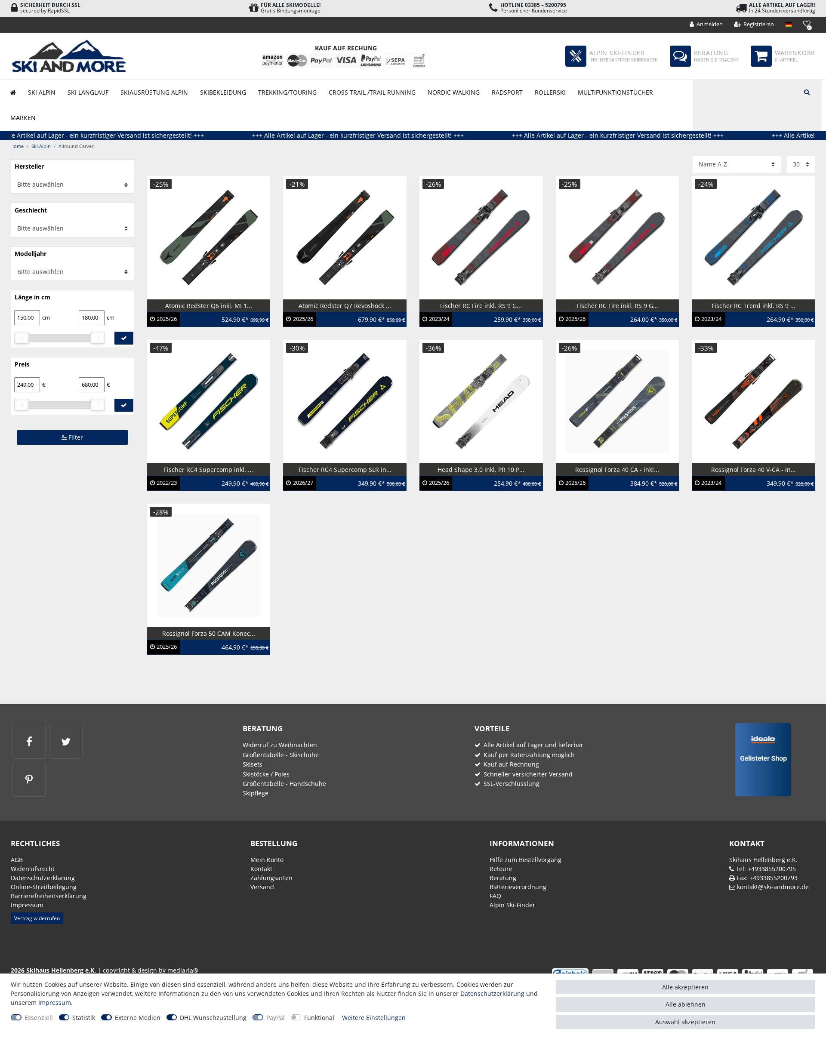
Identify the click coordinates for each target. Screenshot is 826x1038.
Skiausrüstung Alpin (154, 92)
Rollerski (550, 92)
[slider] (21, 338)
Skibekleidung (223, 92)
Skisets (252, 764)
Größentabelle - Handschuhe (284, 783)
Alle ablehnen (686, 1004)
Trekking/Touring (287, 92)
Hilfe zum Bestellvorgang (525, 860)
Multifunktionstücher (615, 92)
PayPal (275, 1017)
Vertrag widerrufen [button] (37, 918)
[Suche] (806, 91)
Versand (262, 887)
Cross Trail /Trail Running (372, 92)
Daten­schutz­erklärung (43, 878)
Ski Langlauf (88, 92)
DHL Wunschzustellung (213, 1017)
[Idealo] (760, 759)
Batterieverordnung (518, 887)
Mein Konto (267, 860)
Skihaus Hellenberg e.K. (763, 860)
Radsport (507, 92)
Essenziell (39, 1017)
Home (17, 146)
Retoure (501, 869)
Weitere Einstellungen (374, 1017)
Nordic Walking (454, 92)
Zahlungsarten (271, 878)
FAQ (495, 896)
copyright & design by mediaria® (150, 970)
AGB (17, 860)
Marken (23, 118)
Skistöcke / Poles (266, 774)
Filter (75, 437)
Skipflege (255, 793)
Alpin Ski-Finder (512, 905)
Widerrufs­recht (33, 869)
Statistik (83, 1017)
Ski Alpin (41, 92)
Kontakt (261, 869)
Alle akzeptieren (685, 987)
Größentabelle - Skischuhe (281, 755)
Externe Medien (137, 1017)
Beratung (503, 878)
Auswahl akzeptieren (685, 1022)
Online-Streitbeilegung (44, 887)
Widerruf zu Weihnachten (280, 745)
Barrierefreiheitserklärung (48, 896)
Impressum (27, 905)
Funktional (319, 1017)
